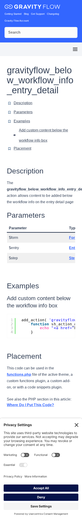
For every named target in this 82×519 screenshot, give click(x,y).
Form (73, 238)
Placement (22, 148)
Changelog (53, 13)
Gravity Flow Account (17, 20)
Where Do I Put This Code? (30, 405)
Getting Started (13, 13)
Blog (26, 13)
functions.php (19, 374)
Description (23, 103)
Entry (74, 248)
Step (73, 258)
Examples (22, 121)
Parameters (23, 112)
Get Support (38, 13)
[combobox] (41, 32)
